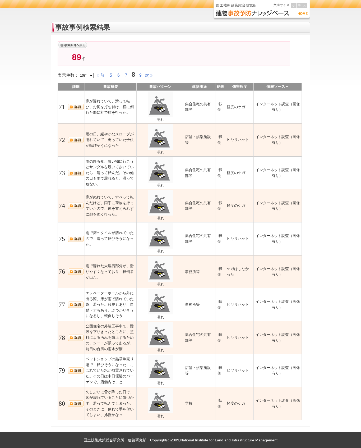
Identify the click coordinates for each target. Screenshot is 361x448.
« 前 (101, 75)
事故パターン (160, 86)
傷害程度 (239, 86)
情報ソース (276, 86)
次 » (148, 75)
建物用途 (199, 86)
